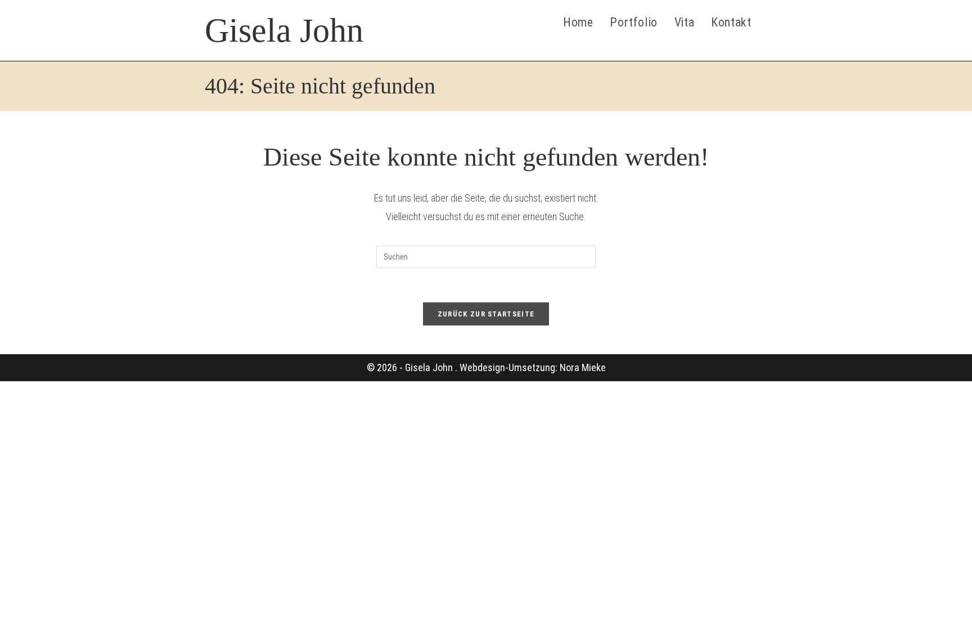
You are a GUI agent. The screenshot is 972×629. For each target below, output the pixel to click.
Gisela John (284, 30)
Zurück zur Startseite (486, 314)
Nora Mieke (583, 367)
